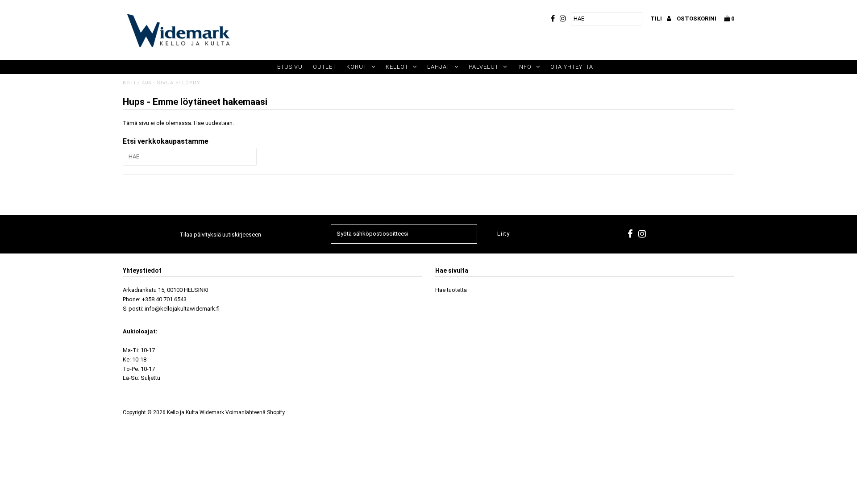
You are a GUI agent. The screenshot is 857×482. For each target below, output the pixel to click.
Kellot (397, 66)
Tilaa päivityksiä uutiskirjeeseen (220, 234)
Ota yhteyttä (571, 66)
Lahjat (438, 66)
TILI (656, 18)
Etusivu (290, 66)
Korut (356, 66)
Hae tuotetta (451, 290)
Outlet (324, 66)
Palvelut (484, 66)
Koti (129, 83)
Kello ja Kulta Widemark (195, 412)
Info (524, 66)
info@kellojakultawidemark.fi (182, 308)
